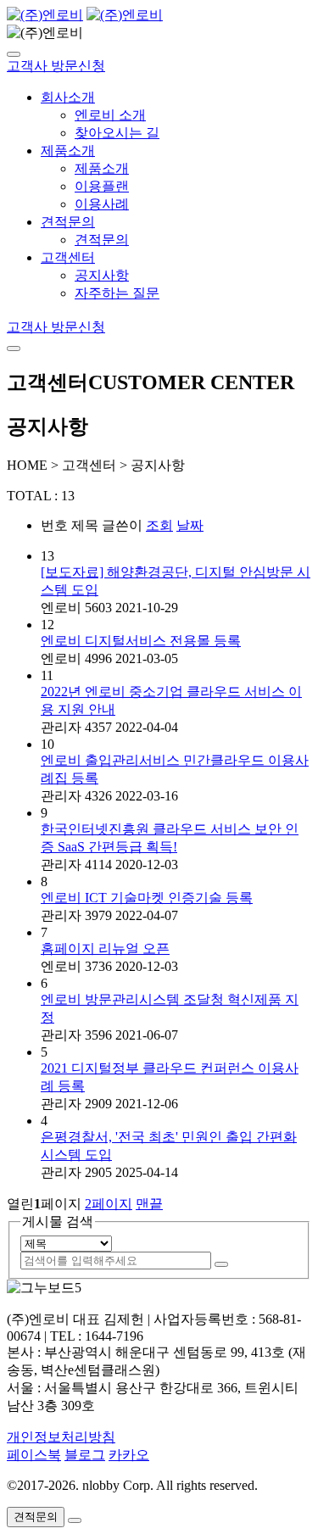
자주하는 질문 (117, 293)
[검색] (221, 1264)
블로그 (84, 1455)
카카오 (129, 1455)
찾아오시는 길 (117, 133)
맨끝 (149, 1204)
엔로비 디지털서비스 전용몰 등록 (141, 640)
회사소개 (68, 97)
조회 (159, 525)
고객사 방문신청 (56, 66)
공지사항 (102, 275)
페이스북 (34, 1455)
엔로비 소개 (110, 115)
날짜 (190, 525)
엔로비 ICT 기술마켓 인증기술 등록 (147, 897)
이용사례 (102, 204)
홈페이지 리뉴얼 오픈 (105, 948)
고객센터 (68, 257)
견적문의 (68, 222)
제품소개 (68, 150)
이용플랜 (102, 186)
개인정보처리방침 (61, 1437)
